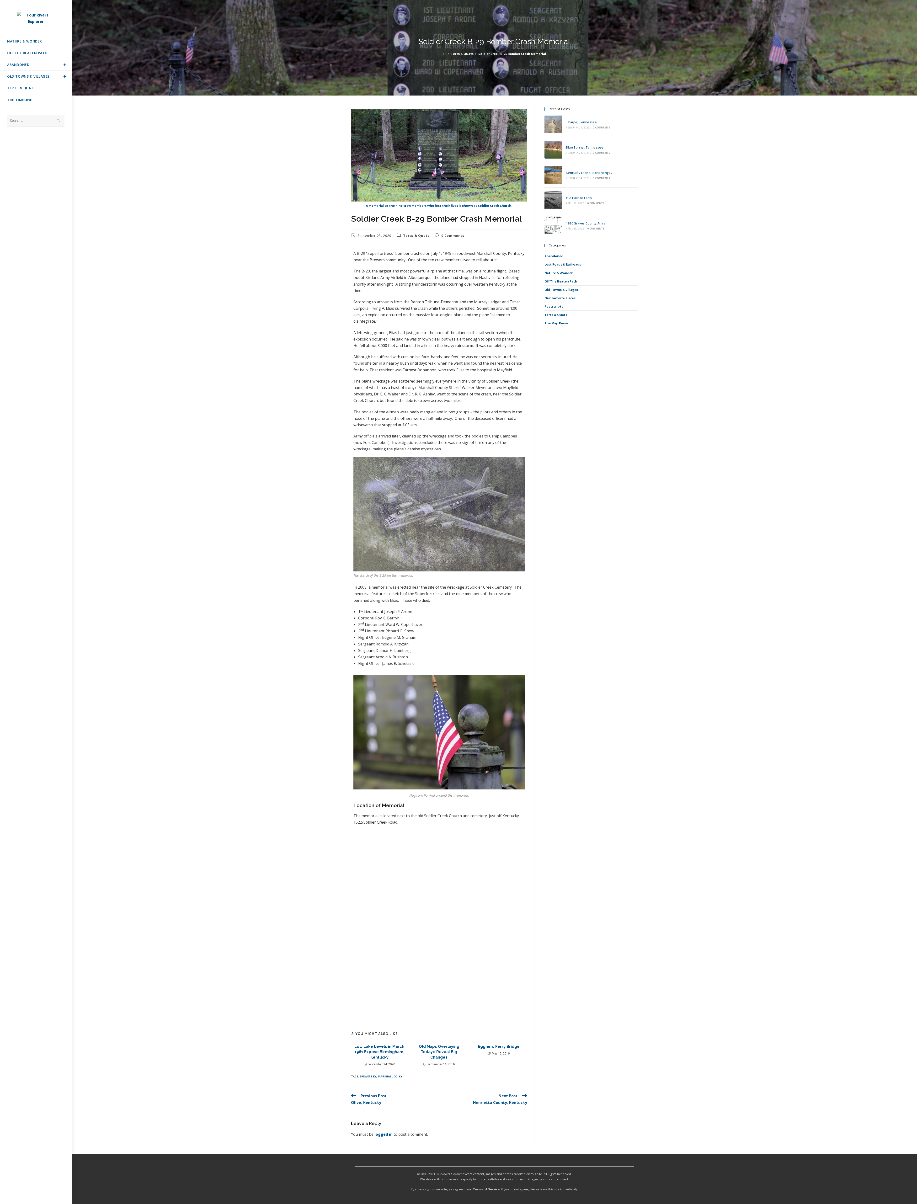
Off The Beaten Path (560, 281)
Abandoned (553, 256)
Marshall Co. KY (390, 1076)
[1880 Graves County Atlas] (553, 225)
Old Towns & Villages (561, 290)
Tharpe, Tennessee (581, 122)
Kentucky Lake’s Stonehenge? (589, 172)
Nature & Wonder (558, 273)
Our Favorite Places (560, 298)
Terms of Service (486, 1189)
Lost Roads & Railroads (562, 264)
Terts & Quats (416, 235)
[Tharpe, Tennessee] (553, 124)
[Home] (444, 54)
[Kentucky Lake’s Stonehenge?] (553, 175)
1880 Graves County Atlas (585, 223)
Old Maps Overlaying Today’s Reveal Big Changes (439, 1052)
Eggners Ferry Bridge (499, 1046)
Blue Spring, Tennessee (584, 147)
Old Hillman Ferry (579, 198)
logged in (383, 1134)
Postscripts (553, 306)
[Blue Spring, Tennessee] (553, 150)
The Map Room (556, 323)
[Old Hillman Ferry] (553, 200)
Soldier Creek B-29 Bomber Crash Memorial (512, 54)
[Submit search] (58, 120)
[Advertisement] (439, 982)
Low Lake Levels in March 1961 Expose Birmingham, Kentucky (379, 1052)
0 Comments (452, 235)
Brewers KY (368, 1076)
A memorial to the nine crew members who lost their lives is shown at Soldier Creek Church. (439, 205)
